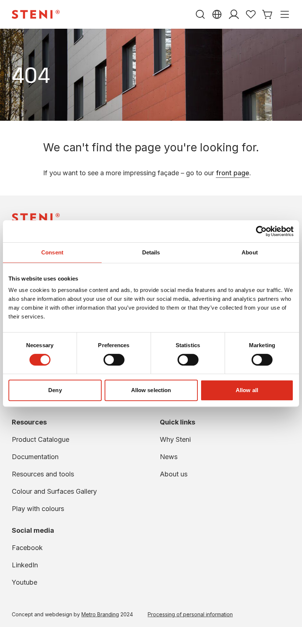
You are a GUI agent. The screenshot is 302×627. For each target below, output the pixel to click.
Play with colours (38, 508)
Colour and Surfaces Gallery (54, 491)
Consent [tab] (52, 252)
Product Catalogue (40, 439)
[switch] (113, 360)
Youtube (24, 582)
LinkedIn (25, 565)
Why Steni (175, 439)
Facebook (27, 548)
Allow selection (151, 390)
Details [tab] (151, 252)
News (169, 457)
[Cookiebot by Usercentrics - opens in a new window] (261, 231)
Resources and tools (43, 474)
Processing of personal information (190, 614)
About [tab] (250, 252)
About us (173, 474)
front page (232, 173)
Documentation (35, 457)
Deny (55, 390)
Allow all (247, 390)
